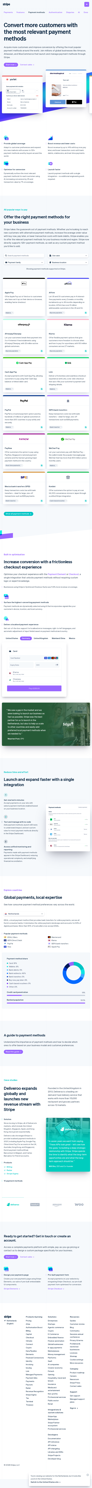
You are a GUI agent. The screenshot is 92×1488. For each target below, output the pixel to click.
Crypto (29, 1347)
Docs (86, 12)
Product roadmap (77, 1372)
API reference (53, 1442)
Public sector (53, 1400)
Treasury (29, 1405)
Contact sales (26, 64)
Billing (9, 1167)
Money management (56, 1354)
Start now (10, 64)
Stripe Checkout (55, 1288)
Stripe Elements (11, 1288)
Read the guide (12, 1051)
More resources (76, 1363)
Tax (27, 1398)
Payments (8, 12)
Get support (75, 1395)
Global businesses (55, 1344)
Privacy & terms (76, 1340)
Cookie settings (76, 1359)
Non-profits (53, 1394)
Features (21, 12)
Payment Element (57, 574)
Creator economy (55, 1368)
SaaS (50, 1361)
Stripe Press (75, 1382)
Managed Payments (34, 1374)
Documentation (54, 1438)
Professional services (57, 1397)
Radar (9, 1170)
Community (75, 1331)
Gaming (51, 1374)
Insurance (52, 1384)
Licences (74, 1353)
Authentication (55, 12)
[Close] (87, 1475)
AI (79, 12)
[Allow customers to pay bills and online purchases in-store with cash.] (66, 501)
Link (27, 1371)
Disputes (70, 12)
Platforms (52, 1357)
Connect (29, 1344)
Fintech (51, 1371)
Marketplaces (53, 1351)
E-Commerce (53, 1334)
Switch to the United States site (45, 1482)
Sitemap (73, 1356)
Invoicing (29, 1364)
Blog (72, 1327)
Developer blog (54, 1458)
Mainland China (58, 638)
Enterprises (53, 1320)
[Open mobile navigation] (86, 4)
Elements (30, 1354)
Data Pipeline (31, 1351)
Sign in (73, 1408)
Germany (26, 638)
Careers (73, 1376)
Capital (29, 1334)
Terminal (29, 1401)
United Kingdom (41, 638)
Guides (73, 1320)
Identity (29, 1361)
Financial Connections (35, 1357)
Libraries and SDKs (55, 1452)
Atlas (28, 1324)
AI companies (53, 1364)
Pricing (28, 1320)
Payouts (29, 1384)
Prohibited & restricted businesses (75, 1347)
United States (12, 638)
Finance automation (56, 1341)
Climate (29, 1341)
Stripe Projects (54, 1455)
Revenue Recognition (35, 1391)
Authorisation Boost (34, 1327)
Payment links (31, 1378)
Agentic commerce (56, 1327)
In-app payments (55, 1347)
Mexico (72, 638)
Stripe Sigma (12, 1173)
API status (52, 1445)
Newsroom (74, 1379)
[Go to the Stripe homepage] (6, 1316)
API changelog (54, 1448)
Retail (50, 1404)
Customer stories (77, 1324)
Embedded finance (56, 1337)
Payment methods (36, 12)
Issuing (29, 1368)
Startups (51, 1324)
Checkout (74, 574)
